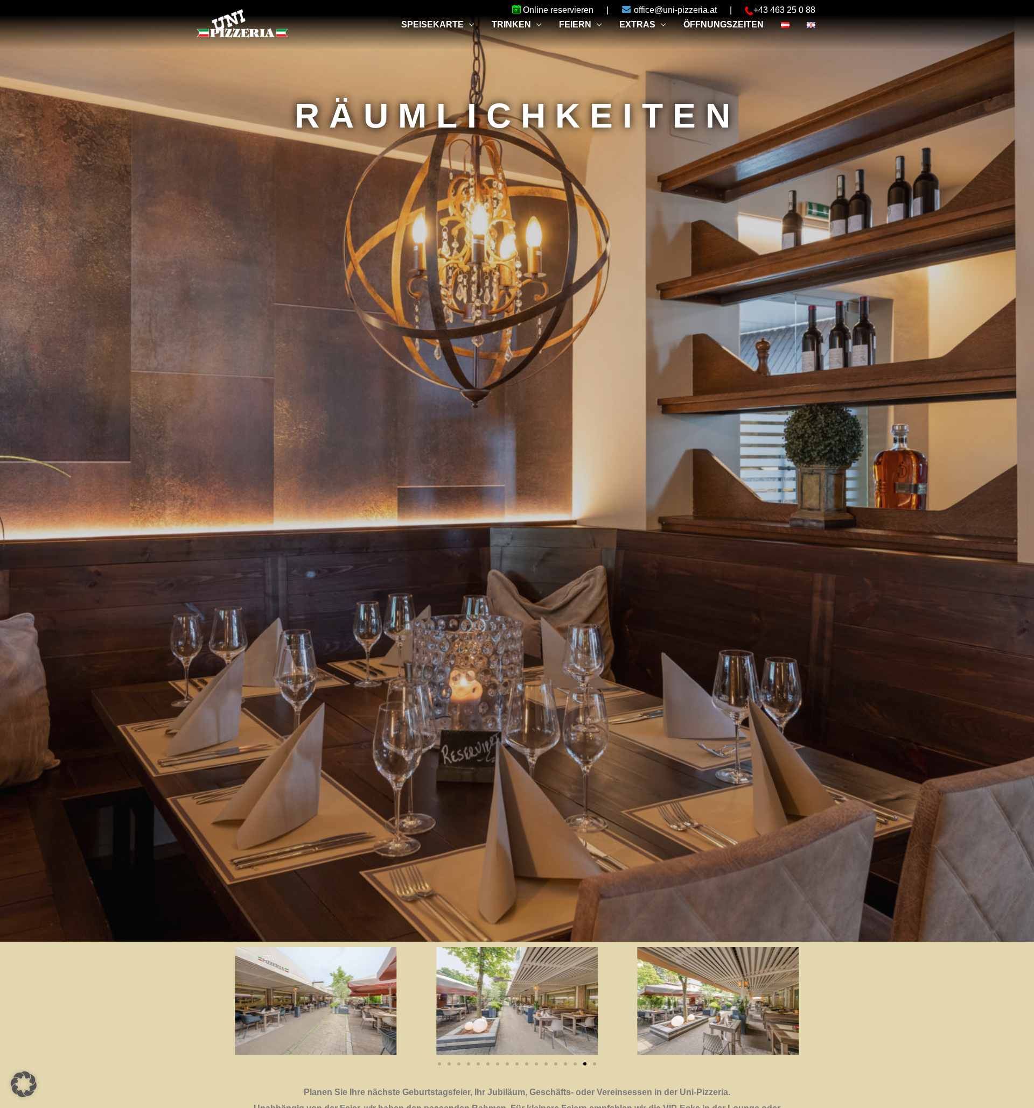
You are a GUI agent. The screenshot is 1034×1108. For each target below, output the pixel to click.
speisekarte (432, 24)
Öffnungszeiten (723, 24)
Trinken (511, 24)
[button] (594, 1063)
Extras (637, 24)
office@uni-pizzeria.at (676, 10)
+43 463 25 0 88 (784, 10)
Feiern (575, 24)
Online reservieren (558, 10)
